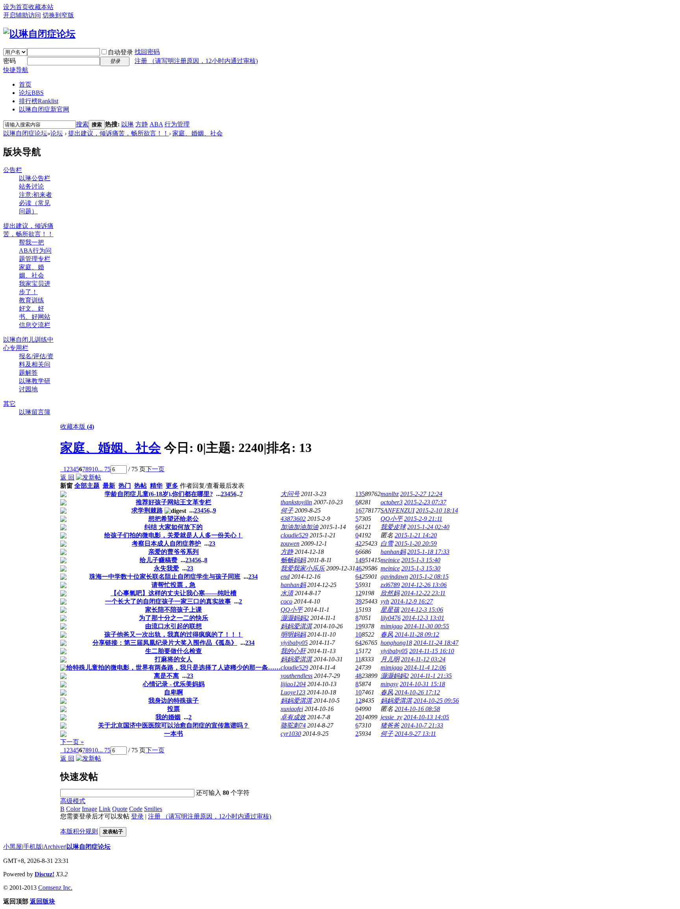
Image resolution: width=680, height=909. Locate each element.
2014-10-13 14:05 (426, 717)
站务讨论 (31, 186)
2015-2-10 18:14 (437, 510)
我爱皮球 (393, 527)
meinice (390, 560)
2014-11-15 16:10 (431, 651)
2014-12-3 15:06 (422, 609)
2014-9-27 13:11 (415, 733)
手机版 (32, 846)
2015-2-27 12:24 (421, 494)
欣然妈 (390, 593)
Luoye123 (293, 692)
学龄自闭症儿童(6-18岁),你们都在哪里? (159, 494)
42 (358, 543)
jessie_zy (391, 717)
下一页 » (72, 742)
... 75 (104, 469)
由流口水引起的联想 (173, 626)
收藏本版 (77, 426)
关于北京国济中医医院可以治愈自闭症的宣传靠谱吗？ (173, 725)
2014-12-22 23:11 (423, 593)
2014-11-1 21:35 (431, 675)
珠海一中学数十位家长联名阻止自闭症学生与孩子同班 (164, 576)
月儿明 (390, 659)
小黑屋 (12, 846)
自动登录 (120, 52)
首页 (25, 84)
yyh (385, 601)
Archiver (54, 846)
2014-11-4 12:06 (425, 667)
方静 (141, 124)
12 (358, 593)
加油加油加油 (299, 527)
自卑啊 (173, 692)
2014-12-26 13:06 (424, 584)
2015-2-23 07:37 (425, 502)
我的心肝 (293, 651)
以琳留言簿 (34, 412)
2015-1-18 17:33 (428, 551)
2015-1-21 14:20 (416, 535)
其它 (9, 403)
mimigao (392, 626)
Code (135, 808)
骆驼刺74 (293, 725)
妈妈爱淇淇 (296, 626)
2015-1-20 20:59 (416, 543)
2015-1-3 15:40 (420, 560)
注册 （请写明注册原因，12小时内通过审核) (196, 60)
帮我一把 (31, 242)
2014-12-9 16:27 (412, 601)
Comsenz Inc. (55, 887)
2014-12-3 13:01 (423, 618)
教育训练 (31, 300)
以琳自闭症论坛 (25, 133)
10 (95, 469)
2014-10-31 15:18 (422, 684)
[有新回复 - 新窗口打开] (63, 495)
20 (358, 717)
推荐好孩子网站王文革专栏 (173, 502)
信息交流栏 (34, 325)
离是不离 (166, 675)
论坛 (31, 92)
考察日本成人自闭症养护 (166, 543)
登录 (137, 816)
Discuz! (44, 874)
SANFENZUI (397, 510)
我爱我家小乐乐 (303, 568)
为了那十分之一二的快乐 (173, 618)
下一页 (155, 469)
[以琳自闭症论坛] (39, 34)
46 (358, 568)
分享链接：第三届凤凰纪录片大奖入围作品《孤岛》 (164, 642)
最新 (109, 485)
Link (105, 808)
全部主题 (87, 485)
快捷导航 (15, 70)
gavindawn (394, 576)
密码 (9, 60)
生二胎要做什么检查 (173, 651)
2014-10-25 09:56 (436, 700)
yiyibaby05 (294, 642)
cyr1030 (291, 733)
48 (358, 675)
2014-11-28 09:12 (417, 634)
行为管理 (177, 124)
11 (358, 659)
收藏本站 (41, 7)
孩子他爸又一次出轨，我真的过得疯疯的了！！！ (173, 634)
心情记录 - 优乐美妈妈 (174, 684)
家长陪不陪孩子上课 (173, 609)
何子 (287, 510)
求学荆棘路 (147, 510)
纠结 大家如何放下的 (173, 527)
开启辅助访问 (22, 15)
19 (358, 626)
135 (360, 494)
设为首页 (15, 7)
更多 (172, 485)
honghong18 (396, 642)
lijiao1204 (293, 684)
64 (358, 576)
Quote (120, 808)
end (285, 576)
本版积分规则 (79, 831)
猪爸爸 (390, 725)
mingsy (389, 684)
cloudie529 (294, 535)
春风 (387, 634)
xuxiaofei (292, 708)
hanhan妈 (393, 551)
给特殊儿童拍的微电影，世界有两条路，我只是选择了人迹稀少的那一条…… (174, 667)
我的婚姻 (168, 717)
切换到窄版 (58, 15)
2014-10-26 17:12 (417, 692)
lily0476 (391, 618)
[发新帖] (88, 477)
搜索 (82, 124)
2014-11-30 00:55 (426, 626)
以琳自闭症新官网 (44, 109)
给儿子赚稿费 (158, 560)
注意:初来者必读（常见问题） (35, 203)
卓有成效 (293, 717)
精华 (156, 485)
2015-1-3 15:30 (420, 568)
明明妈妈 (293, 634)
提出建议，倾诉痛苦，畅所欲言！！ (118, 133)
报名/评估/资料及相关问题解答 (36, 364)
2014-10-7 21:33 (422, 725)
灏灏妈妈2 (295, 618)
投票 (173, 708)
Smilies (153, 808)
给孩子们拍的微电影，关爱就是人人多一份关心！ (173, 535)
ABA (156, 124)
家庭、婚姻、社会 (197, 133)
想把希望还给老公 (173, 518)
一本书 (173, 733)
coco (286, 601)
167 (360, 510)
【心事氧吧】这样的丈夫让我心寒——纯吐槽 (174, 593)
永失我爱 (166, 568)
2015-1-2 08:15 (429, 576)
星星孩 (390, 609)
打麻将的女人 (173, 659)
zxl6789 (390, 584)
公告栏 (12, 170)
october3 (392, 502)
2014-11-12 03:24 (423, 659)
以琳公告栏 (34, 178)
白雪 (387, 543)
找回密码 (147, 51)
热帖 (140, 485)
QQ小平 (392, 518)
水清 (287, 593)
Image (89, 808)
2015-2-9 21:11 (423, 518)
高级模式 (72, 801)
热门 (124, 485)
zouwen (290, 543)
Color (73, 808)
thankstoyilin (296, 502)
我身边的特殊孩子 (173, 700)
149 (360, 560)
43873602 (293, 518)
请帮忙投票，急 (174, 584)
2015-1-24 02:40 (428, 527)
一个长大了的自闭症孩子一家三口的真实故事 (168, 601)
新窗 (66, 485)
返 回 (67, 477)
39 (358, 601)
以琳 (127, 124)
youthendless (296, 675)
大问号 (290, 494)
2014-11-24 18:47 (436, 642)
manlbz (390, 494)
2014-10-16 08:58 (417, 708)
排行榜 (38, 101)
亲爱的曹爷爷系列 (173, 551)
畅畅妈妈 (293, 560)
